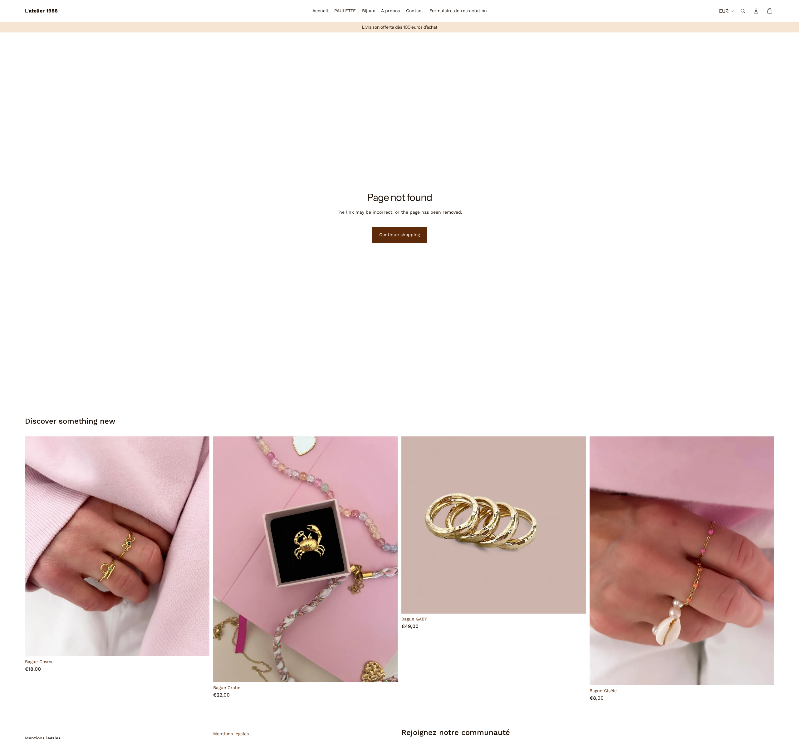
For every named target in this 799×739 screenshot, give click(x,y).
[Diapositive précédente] (34, 546)
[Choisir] (199, 647)
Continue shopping (399, 234)
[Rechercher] (743, 11)
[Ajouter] (388, 672)
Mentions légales (231, 733)
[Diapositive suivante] (200, 546)
